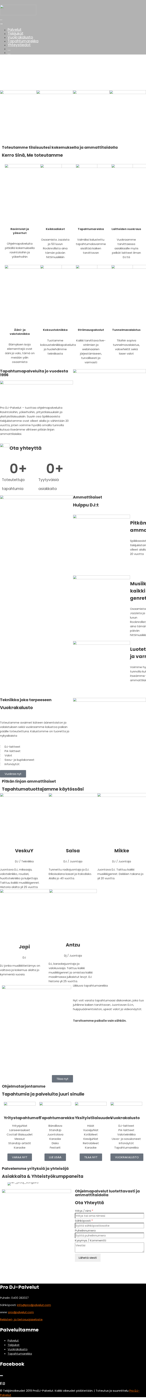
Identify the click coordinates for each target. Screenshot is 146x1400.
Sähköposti (84, 1221)
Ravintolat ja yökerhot (19, 231)
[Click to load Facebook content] (1, 1375)
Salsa (73, 850)
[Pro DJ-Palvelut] (18, 14)
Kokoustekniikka (55, 330)
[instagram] (3, 1383)
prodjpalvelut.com (21, 1312)
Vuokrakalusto (20, 37)
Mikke (121, 850)
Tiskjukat (14, 1345)
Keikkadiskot (55, 229)
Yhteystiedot (19, 44)
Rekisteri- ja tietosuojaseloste (21, 1319)
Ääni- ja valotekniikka (20, 332)
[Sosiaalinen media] (9, 48)
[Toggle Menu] (1, 23)
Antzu (73, 945)
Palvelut (14, 29)
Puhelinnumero (85, 1231)
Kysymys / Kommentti (90, 1240)
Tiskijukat (15, 33)
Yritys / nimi (84, 1211)
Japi (24, 946)
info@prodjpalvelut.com (34, 1305)
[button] (73, 81)
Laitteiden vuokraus (126, 229)
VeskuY (24, 850)
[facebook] (1, 1383)
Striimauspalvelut (91, 330)
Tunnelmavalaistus (126, 330)
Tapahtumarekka (23, 41)
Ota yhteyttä (26, 448)
